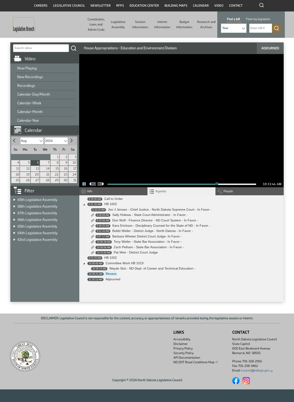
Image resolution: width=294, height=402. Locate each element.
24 (74, 174)
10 (74, 163)
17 (75, 169)
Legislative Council (69, 6)
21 (47, 174)
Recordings (26, 85)
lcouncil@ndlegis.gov (255, 370)
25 (17, 180)
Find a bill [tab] (233, 19)
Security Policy (183, 353)
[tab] (181, 191)
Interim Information (162, 24)
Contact (236, 6)
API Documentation (186, 358)
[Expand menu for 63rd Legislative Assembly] (14, 238)
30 (65, 180)
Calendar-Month (30, 112)
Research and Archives (206, 24)
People (228, 191)
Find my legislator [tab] (258, 19)
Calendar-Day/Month (33, 94)
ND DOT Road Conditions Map (194, 362)
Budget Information (184, 24)
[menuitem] (45, 68)
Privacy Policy (183, 348)
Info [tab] (89, 191)
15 (57, 169)
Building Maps (175, 6)
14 (47, 169)
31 (74, 180)
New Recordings (30, 77)
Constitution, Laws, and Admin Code (96, 24)
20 (37, 174)
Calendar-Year (28, 120)
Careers (41, 6)
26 (28, 180)
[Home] (22, 25)
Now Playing (27, 68)
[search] (73, 48)
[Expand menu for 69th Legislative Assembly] (14, 198)
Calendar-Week (29, 103)
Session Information (140, 24)
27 (37, 180)
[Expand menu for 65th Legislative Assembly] (14, 225)
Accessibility (181, 339)
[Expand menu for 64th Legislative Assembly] (14, 231)
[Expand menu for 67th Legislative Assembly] (14, 211)
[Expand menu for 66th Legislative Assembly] (14, 218)
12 (28, 169)
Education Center (144, 6)
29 (57, 180)
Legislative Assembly (118, 24)
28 (47, 180)
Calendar (201, 6)
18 (17, 174)
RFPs (120, 6)
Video (218, 6)
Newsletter (100, 6)
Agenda (160, 191)
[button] (46, 127)
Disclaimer (180, 344)
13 (37, 169)
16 (65, 169)
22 (57, 174)
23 (65, 174)
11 (17, 169)
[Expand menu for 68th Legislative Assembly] (14, 205)
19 (28, 174)
